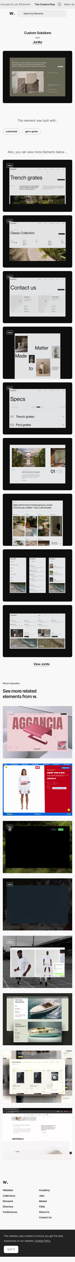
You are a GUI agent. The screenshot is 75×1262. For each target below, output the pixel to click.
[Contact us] (37, 297)
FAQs (42, 1206)
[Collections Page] (37, 241)
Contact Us (45, 1217)
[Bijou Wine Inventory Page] (37, 904)
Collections (9, 1195)
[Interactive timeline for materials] (37, 1134)
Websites (8, 1190)
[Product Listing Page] (37, 1077)
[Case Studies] (37, 464)
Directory (8, 1206)
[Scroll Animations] (37, 353)
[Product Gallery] (37, 962)
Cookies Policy (42, 1241)
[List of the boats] (37, 1019)
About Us (44, 1211)
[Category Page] (37, 186)
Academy (44, 1190)
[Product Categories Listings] (37, 520)
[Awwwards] (12, 13)
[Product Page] (37, 790)
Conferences (10, 1211)
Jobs (41, 1195)
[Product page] (37, 732)
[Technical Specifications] (37, 408)
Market (43, 1201)
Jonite (37, 42)
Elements (8, 1201)
